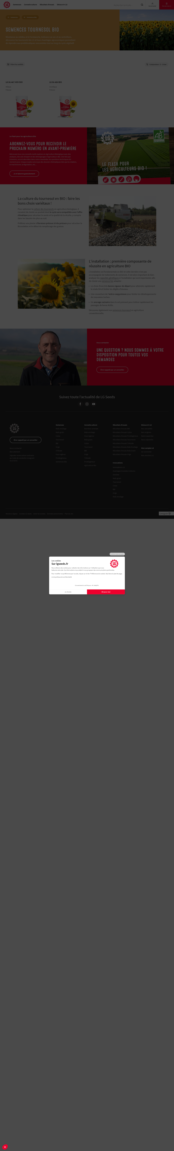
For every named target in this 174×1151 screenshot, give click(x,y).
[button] (5, 1147)
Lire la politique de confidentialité (61, 577)
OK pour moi (105, 592)
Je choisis (68, 592)
